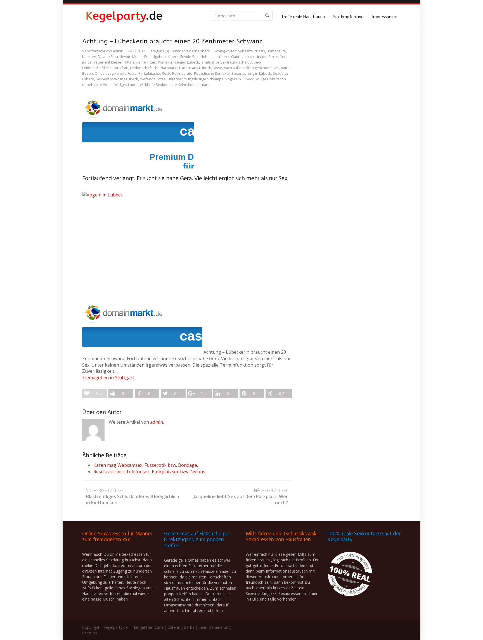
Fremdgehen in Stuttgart (108, 377)
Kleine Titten (146, 62)
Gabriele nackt (243, 56)
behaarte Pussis (251, 50)
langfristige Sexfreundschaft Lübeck (231, 62)
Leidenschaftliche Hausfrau (105, 67)
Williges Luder (126, 84)
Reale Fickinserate (177, 73)
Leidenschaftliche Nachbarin (153, 67)
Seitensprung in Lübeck (190, 50)
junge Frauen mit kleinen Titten (108, 62)
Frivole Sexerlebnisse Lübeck (204, 56)
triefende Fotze (153, 78)
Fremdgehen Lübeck (161, 56)
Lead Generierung (214, 627)
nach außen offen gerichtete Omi (251, 67)
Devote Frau (108, 56)
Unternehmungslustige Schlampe (195, 78)
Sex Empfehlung (348, 17)
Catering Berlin (180, 627)
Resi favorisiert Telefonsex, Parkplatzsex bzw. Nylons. (149, 471)
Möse (217, 67)
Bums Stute (276, 50)
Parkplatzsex (149, 73)
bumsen (89, 56)
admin (118, 50)
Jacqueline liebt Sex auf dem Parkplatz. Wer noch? (241, 497)
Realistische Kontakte (212, 73)
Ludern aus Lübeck (195, 67)
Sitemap (89, 633)
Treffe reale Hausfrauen (303, 17)
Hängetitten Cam (147, 627)
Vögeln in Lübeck (239, 78)
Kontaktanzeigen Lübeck (178, 62)
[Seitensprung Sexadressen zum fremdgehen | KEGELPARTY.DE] (124, 17)
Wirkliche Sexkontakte (158, 84)
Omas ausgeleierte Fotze (116, 73)
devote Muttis (131, 56)
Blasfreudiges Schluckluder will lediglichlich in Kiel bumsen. (132, 497)
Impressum (383, 17)
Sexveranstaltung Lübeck (117, 78)
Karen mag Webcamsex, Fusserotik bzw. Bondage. (145, 465)
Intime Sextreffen (272, 56)
